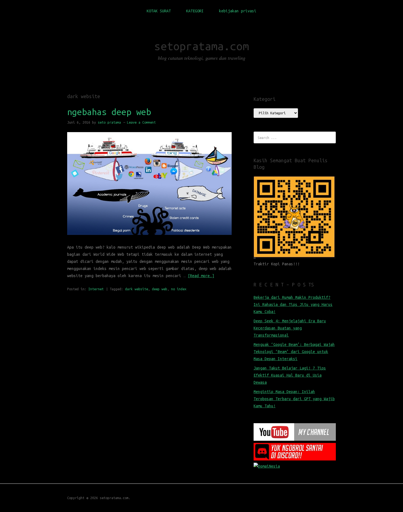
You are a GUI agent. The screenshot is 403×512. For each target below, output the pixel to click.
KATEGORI (195, 11)
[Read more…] (201, 276)
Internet (96, 289)
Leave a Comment (141, 122)
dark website (136, 289)
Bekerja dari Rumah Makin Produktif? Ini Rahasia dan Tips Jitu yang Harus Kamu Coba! (293, 304)
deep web (159, 289)
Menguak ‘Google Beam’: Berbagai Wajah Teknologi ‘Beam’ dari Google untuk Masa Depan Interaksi (294, 351)
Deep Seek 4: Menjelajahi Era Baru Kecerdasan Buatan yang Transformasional (290, 328)
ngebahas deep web (109, 112)
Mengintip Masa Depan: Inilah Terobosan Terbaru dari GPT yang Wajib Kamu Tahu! (294, 398)
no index (178, 289)
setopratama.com (201, 46)
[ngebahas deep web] (149, 240)
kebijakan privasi (237, 11)
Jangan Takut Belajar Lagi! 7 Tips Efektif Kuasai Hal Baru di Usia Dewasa (290, 375)
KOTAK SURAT (159, 11)
